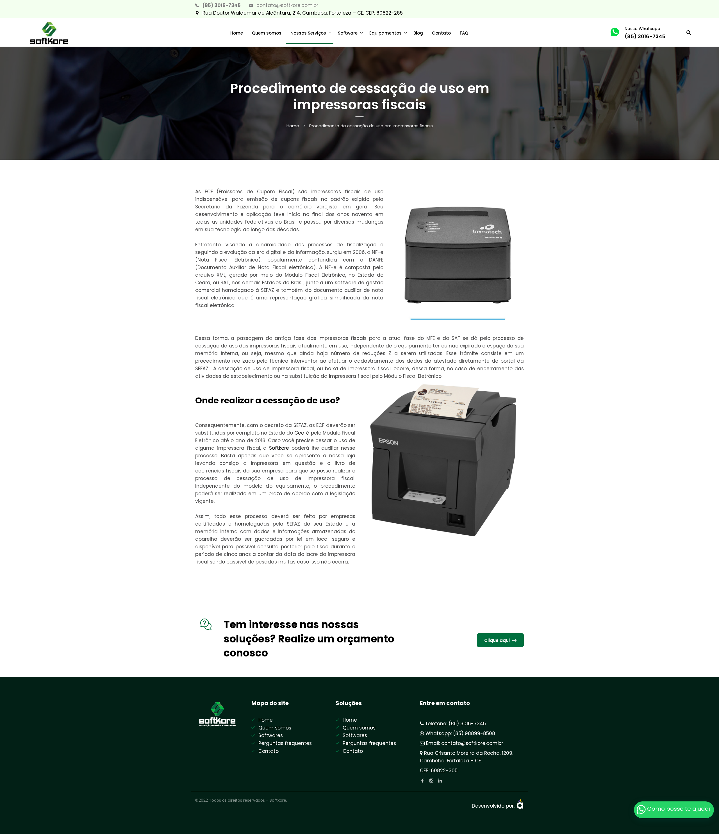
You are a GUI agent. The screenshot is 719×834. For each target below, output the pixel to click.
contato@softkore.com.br (287, 5)
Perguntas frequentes (285, 743)
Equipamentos (385, 33)
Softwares (270, 735)
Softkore (279, 448)
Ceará (302, 433)
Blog (418, 33)
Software (348, 33)
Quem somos (266, 33)
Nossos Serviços (308, 33)
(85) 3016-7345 (221, 5)
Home (236, 33)
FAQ (464, 33)
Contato (441, 33)
